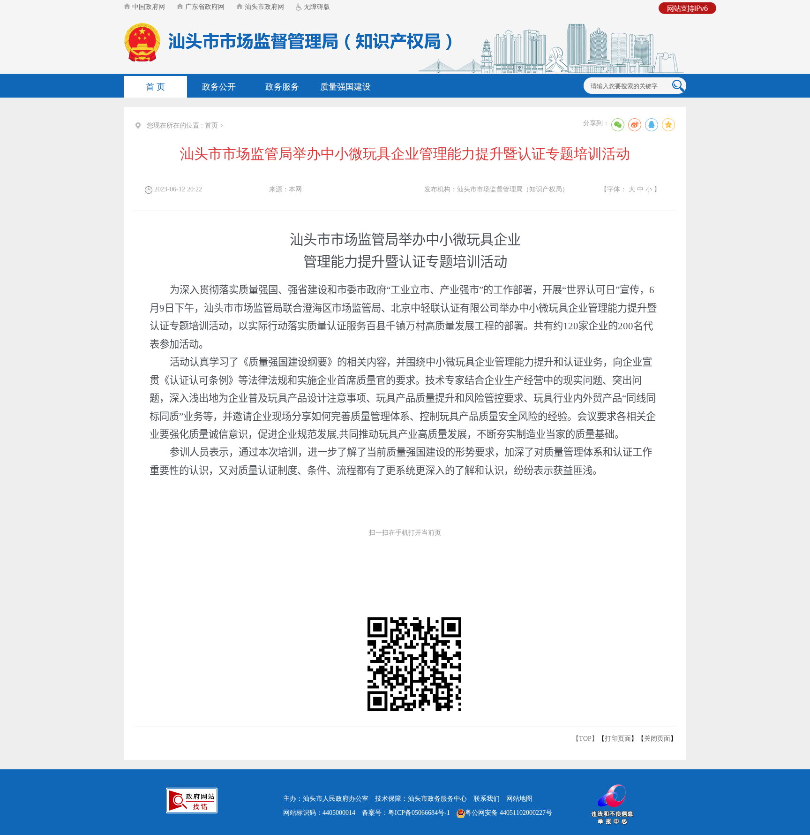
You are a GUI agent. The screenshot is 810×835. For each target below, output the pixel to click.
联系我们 (486, 798)
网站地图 (519, 798)
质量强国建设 (345, 86)
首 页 (155, 86)
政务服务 (282, 86)
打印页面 (618, 738)
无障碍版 (316, 6)
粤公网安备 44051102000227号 (508, 812)
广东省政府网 (204, 6)
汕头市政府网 (263, 6)
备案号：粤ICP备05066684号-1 (406, 812)
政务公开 (219, 86)
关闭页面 (657, 738)
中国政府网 (147, 6)
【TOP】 (585, 738)
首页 (211, 125)
